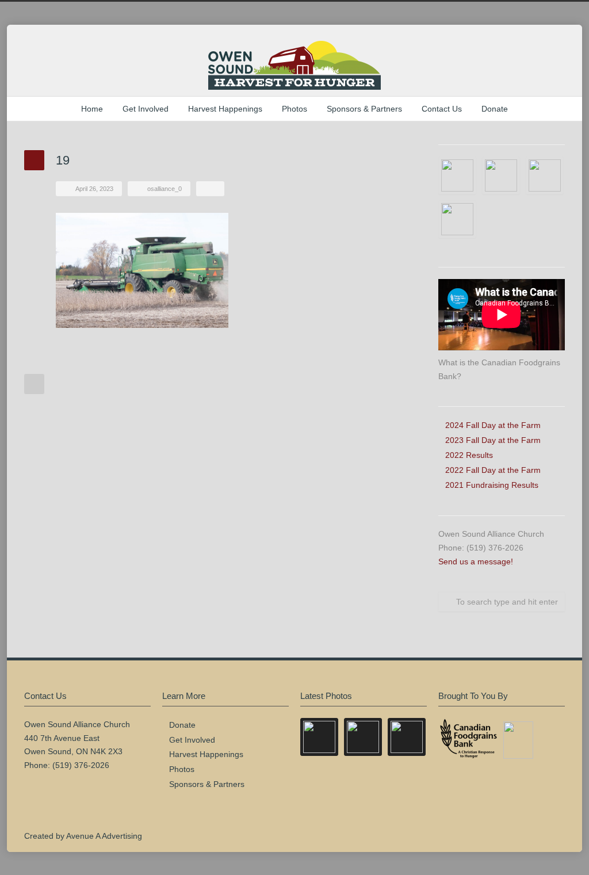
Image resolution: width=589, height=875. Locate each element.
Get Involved (146, 108)
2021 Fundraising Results (491, 485)
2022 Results (469, 455)
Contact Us (442, 108)
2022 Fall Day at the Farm (493, 470)
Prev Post (34, 384)
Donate (494, 108)
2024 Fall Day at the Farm (493, 425)
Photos (294, 108)
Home (92, 108)
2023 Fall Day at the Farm (493, 440)
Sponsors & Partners (364, 108)
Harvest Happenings (225, 108)
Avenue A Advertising (104, 835)
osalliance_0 (164, 188)
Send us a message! (475, 561)
